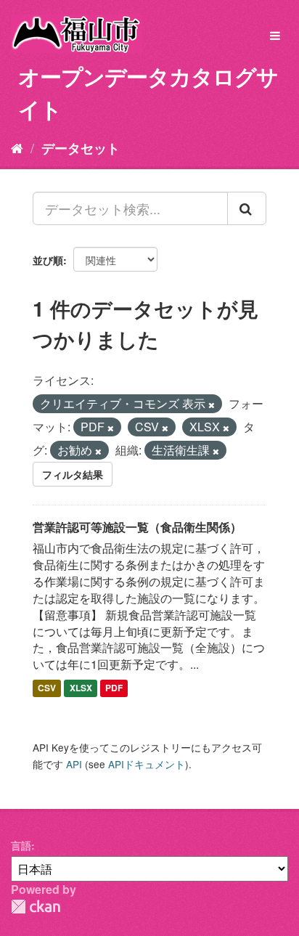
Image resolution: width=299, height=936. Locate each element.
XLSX (81, 687)
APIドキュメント (146, 764)
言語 (21, 845)
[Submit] (246, 208)
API (74, 764)
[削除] (211, 404)
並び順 (48, 260)
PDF (114, 687)
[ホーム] (17, 147)
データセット (80, 148)
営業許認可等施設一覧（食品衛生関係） (137, 526)
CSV (47, 687)
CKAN (35, 906)
